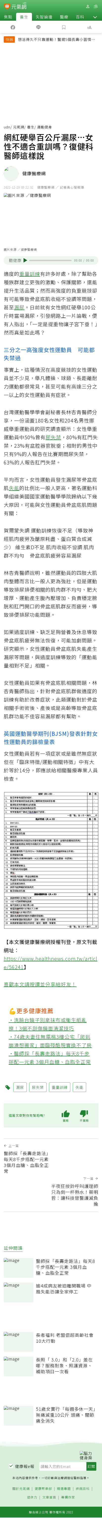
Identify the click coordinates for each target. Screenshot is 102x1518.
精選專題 (64, 1489)
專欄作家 (68, 1497)
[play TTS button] (25, 260)
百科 (80, 17)
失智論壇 (44, 17)
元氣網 (18, 126)
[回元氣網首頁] (19, 6)
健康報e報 (24, 1466)
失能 (14, 488)
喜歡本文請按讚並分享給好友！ (40, 984)
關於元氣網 (21, 1489)
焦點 (8, 17)
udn (7, 126)
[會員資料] (88, 6)
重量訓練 (29, 273)
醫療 (64, 17)
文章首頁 (49, 1497)
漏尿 (19, 307)
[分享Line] (38, 27)
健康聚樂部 (43, 1489)
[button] (95, 17)
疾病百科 (83, 1489)
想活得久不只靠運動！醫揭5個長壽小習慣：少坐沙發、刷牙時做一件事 (56, 40)
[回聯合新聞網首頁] (7, 7)
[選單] (96, 6)
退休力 (32, 1497)
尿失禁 (53, 437)
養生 (24, 17)
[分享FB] (13, 27)
